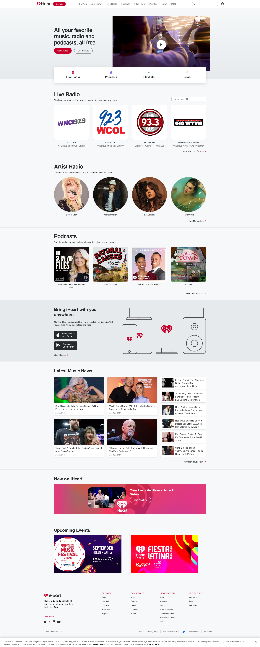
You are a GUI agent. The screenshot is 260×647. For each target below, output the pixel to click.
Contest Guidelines (167, 613)
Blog (161, 605)
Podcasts (125, 3)
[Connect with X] (49, 622)
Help (141, 631)
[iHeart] (44, 4)
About (162, 597)
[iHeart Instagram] (54, 622)
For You (83, 3)
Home (190, 601)
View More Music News (194, 462)
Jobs (161, 621)
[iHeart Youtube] (59, 622)
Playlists (153, 3)
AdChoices (208, 631)
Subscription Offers (167, 617)
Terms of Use (194, 631)
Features (134, 601)
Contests (134, 609)
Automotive (192, 597)
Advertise (163, 601)
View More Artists (196, 221)
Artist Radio (139, 3)
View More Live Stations (193, 151)
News (164, 3)
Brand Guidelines (166, 609)
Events (133, 605)
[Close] (256, 642)
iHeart (104, 597)
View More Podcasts (195, 293)
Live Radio (112, 3)
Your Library (97, 3)
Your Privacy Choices (171, 631)
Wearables (192, 605)
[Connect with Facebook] (45, 622)
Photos (133, 613)
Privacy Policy (152, 631)
